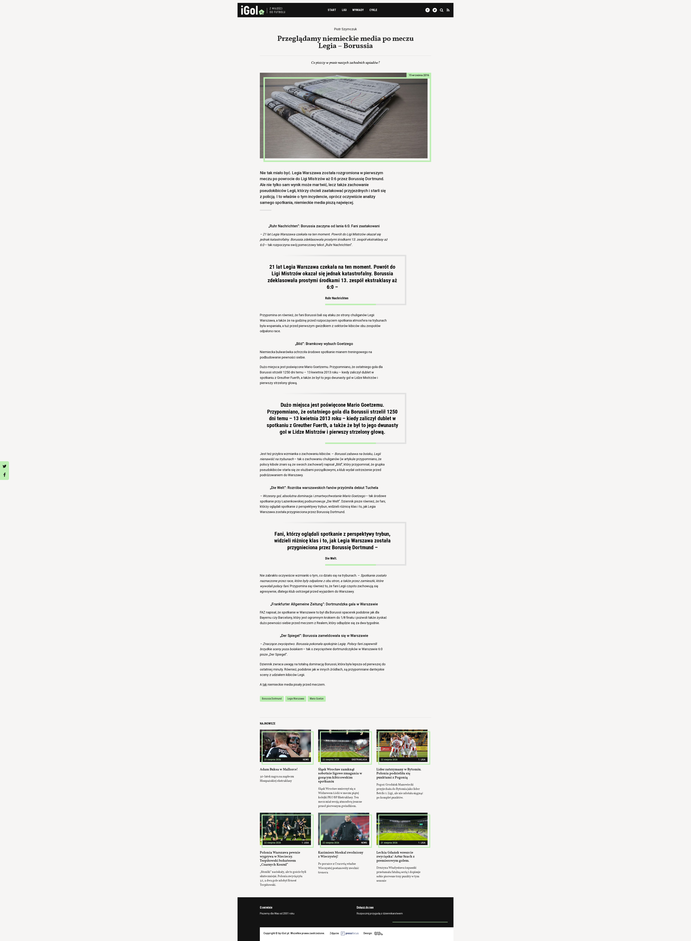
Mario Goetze (317, 698)
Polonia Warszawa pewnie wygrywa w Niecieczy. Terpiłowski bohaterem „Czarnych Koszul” (280, 858)
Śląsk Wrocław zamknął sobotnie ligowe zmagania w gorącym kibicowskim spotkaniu (340, 775)
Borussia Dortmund (272, 698)
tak (265, 684)
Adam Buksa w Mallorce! (279, 769)
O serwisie (266, 907)
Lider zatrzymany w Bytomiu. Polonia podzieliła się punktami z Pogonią (398, 773)
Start (332, 10)
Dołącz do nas (365, 907)
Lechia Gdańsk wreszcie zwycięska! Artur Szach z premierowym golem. (395, 856)
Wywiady (358, 10)
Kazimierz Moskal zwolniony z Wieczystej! (340, 854)
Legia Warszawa (295, 698)
